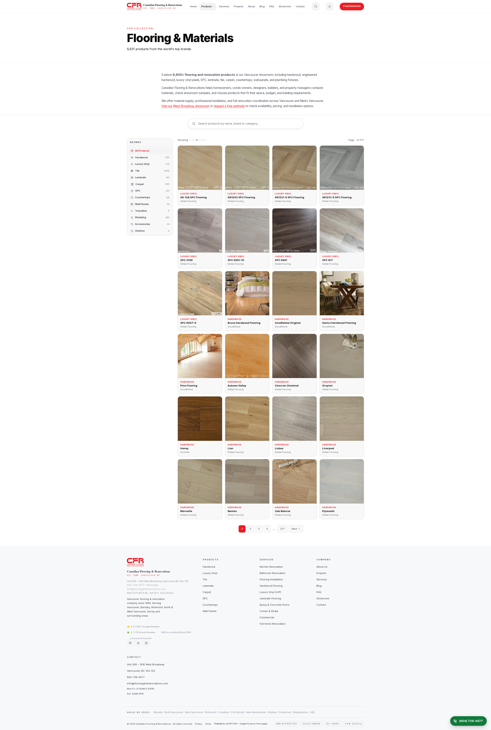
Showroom (285, 6)
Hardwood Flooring (271, 585)
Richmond (210, 712)
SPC (205, 598)
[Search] (315, 6)
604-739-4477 (136, 585)
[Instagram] (130, 643)
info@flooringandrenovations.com (146, 589)
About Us (321, 566)
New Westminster (256, 712)
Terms (208, 724)
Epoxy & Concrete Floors (274, 604)
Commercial (267, 617)
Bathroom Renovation (272, 573)
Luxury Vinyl (210, 573)
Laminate (208, 585)
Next (295, 528)
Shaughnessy (300, 712)
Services (224, 6)
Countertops (210, 604)
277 (282, 528)
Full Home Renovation (273, 623)
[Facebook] (138, 643)
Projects (238, 6)
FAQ (271, 6)
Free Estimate (352, 6)
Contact (300, 6)
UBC (312, 712)
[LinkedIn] (146, 643)
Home (193, 6)
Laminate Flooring (270, 598)
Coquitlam (223, 712)
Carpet (207, 592)
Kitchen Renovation (271, 566)
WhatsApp (152, 585)
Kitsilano (272, 712)
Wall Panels (210, 611)
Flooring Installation (271, 579)
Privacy (198, 724)
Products (206, 6)
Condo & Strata (269, 611)
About (251, 6)
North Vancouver (174, 712)
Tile (205, 579)
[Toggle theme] (329, 6)
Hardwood (209, 566)
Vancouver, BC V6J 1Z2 (141, 670)
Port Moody (237, 712)
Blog (262, 6)
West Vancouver (194, 712)
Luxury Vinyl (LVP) (270, 592)
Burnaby (158, 712)
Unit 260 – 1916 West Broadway (145, 664)
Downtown (285, 712)
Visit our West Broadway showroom (185, 106)
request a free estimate (229, 106)
